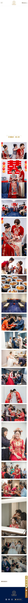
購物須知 (19, 599)
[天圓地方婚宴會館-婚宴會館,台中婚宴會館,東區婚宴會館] (14, 3)
